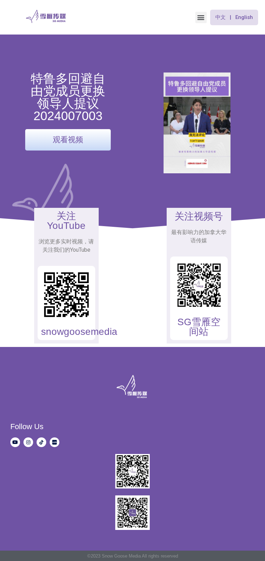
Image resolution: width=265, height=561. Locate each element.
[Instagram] (28, 442)
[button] (201, 17)
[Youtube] (15, 442)
